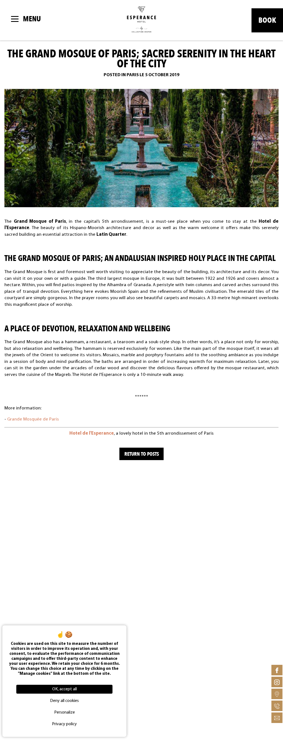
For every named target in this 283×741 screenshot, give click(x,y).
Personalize (64, 712)
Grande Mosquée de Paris (33, 419)
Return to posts (141, 454)
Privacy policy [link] (64, 724)
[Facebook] (276, 670)
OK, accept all (64, 689)
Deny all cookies (64, 701)
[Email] (276, 717)
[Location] (276, 694)
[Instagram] (276, 682)
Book (267, 20)
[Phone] (276, 706)
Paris (133, 75)
